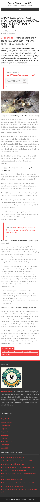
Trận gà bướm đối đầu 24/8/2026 (12, 480)
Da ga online (7, 37)
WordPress (32, 499)
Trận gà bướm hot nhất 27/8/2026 (12, 464)
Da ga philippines (6, 422)
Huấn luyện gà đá (6, 441)
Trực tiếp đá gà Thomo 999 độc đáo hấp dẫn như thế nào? (18, 475)
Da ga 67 (4, 438)
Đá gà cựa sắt (9, 31)
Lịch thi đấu (4, 448)
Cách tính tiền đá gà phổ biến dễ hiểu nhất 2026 (16, 461)
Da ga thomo (5, 425)
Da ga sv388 (5, 432)
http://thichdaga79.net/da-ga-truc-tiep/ (20, 75)
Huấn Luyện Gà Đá (9, 33)
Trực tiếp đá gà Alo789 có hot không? (13, 470)
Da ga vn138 (5, 428)
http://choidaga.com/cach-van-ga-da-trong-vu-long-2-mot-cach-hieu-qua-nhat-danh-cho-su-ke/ (21, 230)
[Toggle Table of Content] (23, 81)
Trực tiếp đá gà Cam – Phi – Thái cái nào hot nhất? (17, 483)
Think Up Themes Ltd (16, 499)
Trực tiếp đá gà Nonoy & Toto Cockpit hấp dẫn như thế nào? (19, 490)
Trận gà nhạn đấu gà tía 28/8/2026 (12, 457)
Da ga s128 (5, 435)
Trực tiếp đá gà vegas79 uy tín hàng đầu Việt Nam (17, 467)
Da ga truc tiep (6, 419)
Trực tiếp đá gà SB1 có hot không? (12, 486)
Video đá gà (5, 445)
